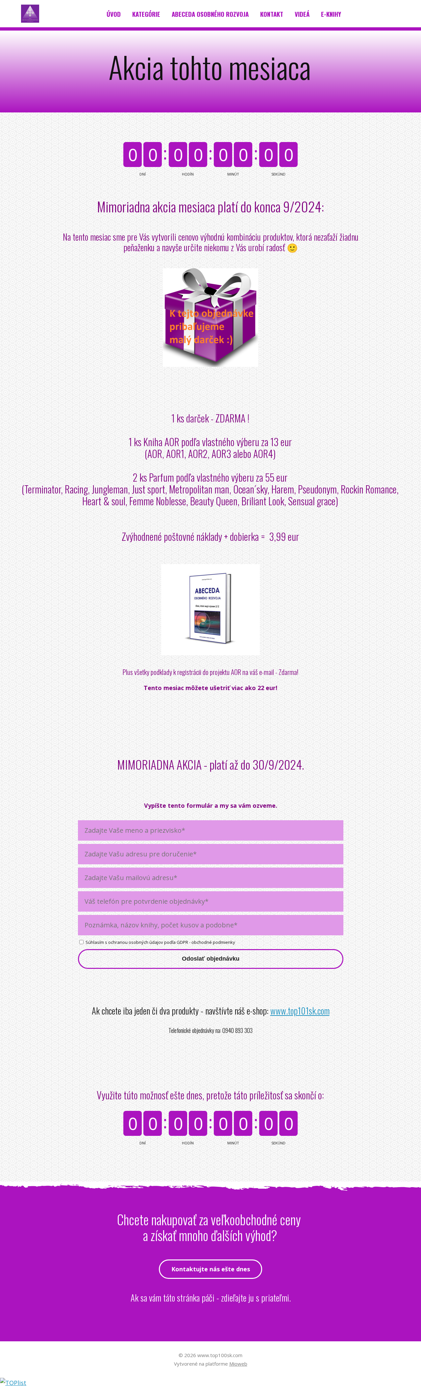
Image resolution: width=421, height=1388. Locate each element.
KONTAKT (271, 13)
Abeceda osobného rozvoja (210, 13)
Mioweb (238, 1363)
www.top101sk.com (300, 1010)
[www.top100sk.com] (30, 14)
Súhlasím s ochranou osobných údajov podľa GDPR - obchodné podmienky (160, 942)
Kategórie (146, 13)
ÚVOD (114, 13)
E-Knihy (331, 13)
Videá (302, 13)
